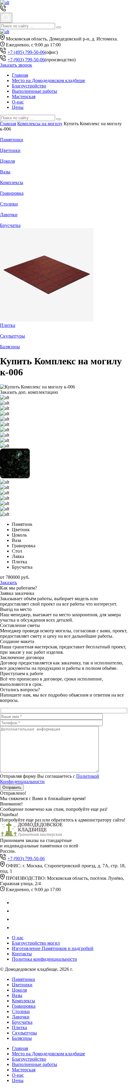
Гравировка (12, 193)
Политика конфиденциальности (44, 959)
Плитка (7, 325)
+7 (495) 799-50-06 (26, 52)
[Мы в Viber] (15, 919)
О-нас (18, 101)
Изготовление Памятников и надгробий (52, 948)
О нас (18, 937)
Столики (9, 203)
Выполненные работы (34, 91)
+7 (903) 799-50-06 (26, 59)
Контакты (22, 953)
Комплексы (11, 182)
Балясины (10, 346)
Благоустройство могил (36, 943)
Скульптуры (12, 335)
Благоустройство (29, 85)
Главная (20, 75)
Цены (18, 107)
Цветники (10, 150)
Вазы (5, 171)
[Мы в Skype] (15, 927)
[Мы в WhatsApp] (15, 902)
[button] (58, 27)
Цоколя (7, 161)
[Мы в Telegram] (15, 910)
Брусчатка (10, 225)
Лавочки (9, 214)
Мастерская (23, 96)
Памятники (11, 139)
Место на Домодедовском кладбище (48, 80)
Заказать (8, 582)
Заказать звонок (16, 65)
